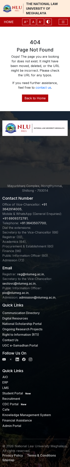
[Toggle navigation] (63, 22)
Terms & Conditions (41, 455)
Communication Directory (21, 313)
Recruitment (11, 399)
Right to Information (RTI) (20, 335)
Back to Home (35, 98)
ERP (5, 382)
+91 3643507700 (33, 223)
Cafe (6, 409)
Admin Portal (11, 426)
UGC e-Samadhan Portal (20, 345)
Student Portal (16, 393)
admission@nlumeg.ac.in (37, 297)
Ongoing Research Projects (22, 329)
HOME (9, 22)
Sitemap (8, 460)
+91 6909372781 (15, 218)
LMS (5, 388)
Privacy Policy (12, 455)
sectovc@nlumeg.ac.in (19, 283)
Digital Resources (15, 318)
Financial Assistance (17, 420)
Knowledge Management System (26, 415)
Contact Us (10, 340)
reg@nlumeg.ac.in (30, 274)
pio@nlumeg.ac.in (15, 293)
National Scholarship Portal (22, 324)
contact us (43, 87)
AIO (5, 377)
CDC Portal (14, 404)
